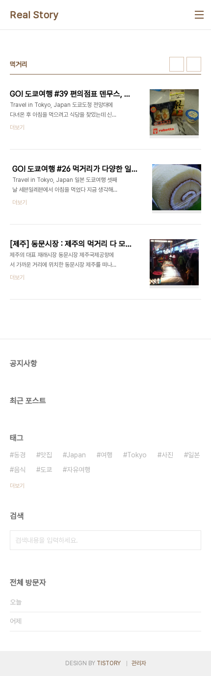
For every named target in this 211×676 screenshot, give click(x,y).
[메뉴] (199, 14)
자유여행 (78, 470)
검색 (191, 540)
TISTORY (109, 663)
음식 (20, 470)
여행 (106, 455)
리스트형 (193, 64)
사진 (167, 455)
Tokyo (137, 455)
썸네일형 (176, 64)
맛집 (46, 455)
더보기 (17, 485)
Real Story (34, 15)
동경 (20, 455)
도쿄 (46, 470)
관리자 (139, 663)
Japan (76, 455)
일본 (194, 455)
